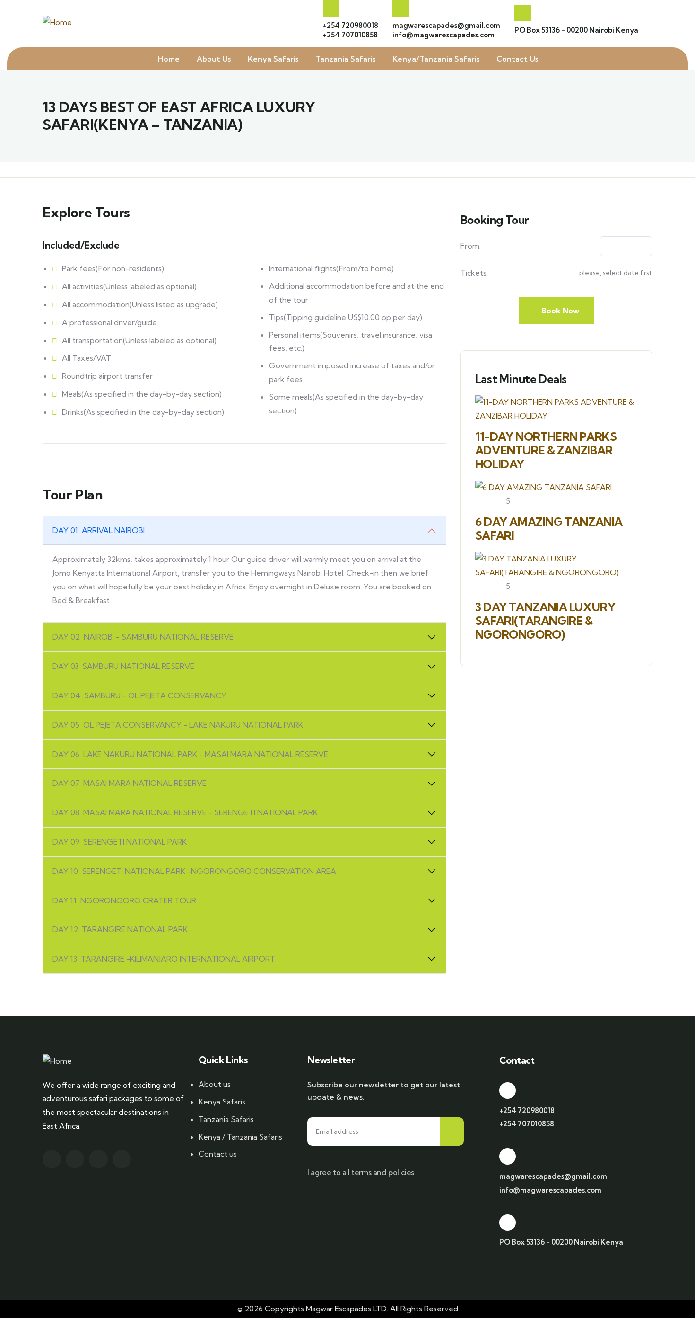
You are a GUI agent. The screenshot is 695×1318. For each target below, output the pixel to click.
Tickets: (474, 272)
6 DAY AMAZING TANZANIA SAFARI (549, 529)
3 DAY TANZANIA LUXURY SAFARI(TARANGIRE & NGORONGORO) (545, 621)
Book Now (559, 310)
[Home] (57, 22)
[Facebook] (75, 1159)
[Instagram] (98, 1159)
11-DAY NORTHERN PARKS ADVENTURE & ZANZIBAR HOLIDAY (546, 450)
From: (470, 245)
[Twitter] (52, 1159)
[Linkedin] (122, 1159)
